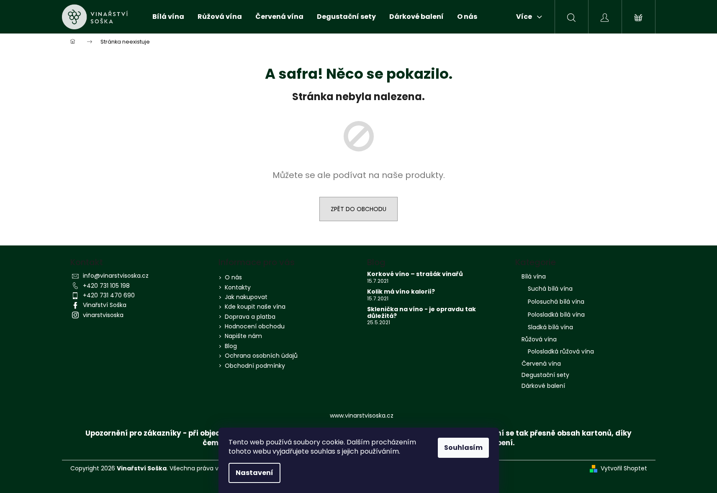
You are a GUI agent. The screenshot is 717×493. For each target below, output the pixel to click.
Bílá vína (534, 276)
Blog (231, 346)
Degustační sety (545, 375)
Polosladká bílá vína (556, 314)
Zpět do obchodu (358, 209)
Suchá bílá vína (550, 288)
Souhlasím (463, 447)
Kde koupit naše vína (255, 306)
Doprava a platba (250, 316)
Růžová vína (539, 339)
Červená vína (541, 363)
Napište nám (243, 336)
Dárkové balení (543, 386)
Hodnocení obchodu (255, 326)
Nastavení (254, 473)
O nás (233, 277)
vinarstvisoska (103, 315)
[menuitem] (168, 17)
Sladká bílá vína (550, 327)
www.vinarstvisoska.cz (361, 415)
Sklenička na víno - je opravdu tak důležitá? (421, 312)
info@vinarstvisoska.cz (116, 275)
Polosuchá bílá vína (556, 301)
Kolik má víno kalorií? (401, 292)
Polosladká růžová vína (561, 351)
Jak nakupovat (246, 297)
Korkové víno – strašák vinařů (415, 274)
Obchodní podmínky (255, 365)
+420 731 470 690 (109, 295)
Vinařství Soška (104, 305)
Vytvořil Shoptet (624, 468)
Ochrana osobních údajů (261, 355)
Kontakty (238, 287)
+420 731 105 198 (106, 285)
